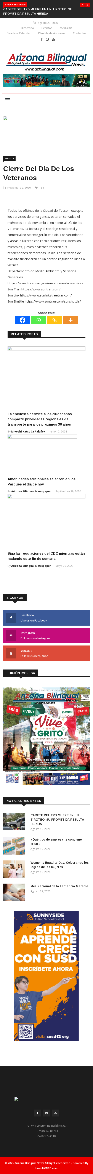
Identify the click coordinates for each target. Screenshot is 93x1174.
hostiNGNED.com (46, 1168)
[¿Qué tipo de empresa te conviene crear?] (15, 846)
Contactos (79, 33)
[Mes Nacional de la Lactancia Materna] (15, 893)
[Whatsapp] (38, 320)
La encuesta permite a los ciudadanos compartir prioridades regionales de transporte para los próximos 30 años (40, 419)
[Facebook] (22, 320)
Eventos (47, 28)
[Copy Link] (54, 320)
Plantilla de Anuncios (51, 33)
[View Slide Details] (46, 80)
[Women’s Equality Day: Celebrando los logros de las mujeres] (15, 869)
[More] (70, 320)
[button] (82, 5)
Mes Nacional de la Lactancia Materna (59, 886)
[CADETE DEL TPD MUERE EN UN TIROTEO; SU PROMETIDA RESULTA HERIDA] (15, 822)
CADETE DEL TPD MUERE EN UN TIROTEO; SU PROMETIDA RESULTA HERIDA (57, 820)
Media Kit (66, 28)
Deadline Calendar (19, 33)
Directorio (27, 28)
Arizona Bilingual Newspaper (31, 491)
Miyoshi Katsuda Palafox (28, 431)
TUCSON (9, 158)
